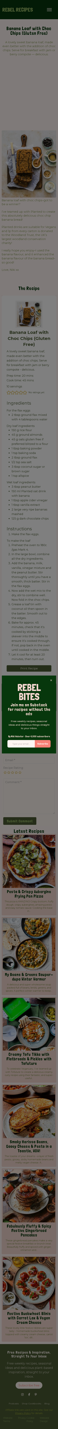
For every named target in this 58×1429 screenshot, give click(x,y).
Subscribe (42, 743)
